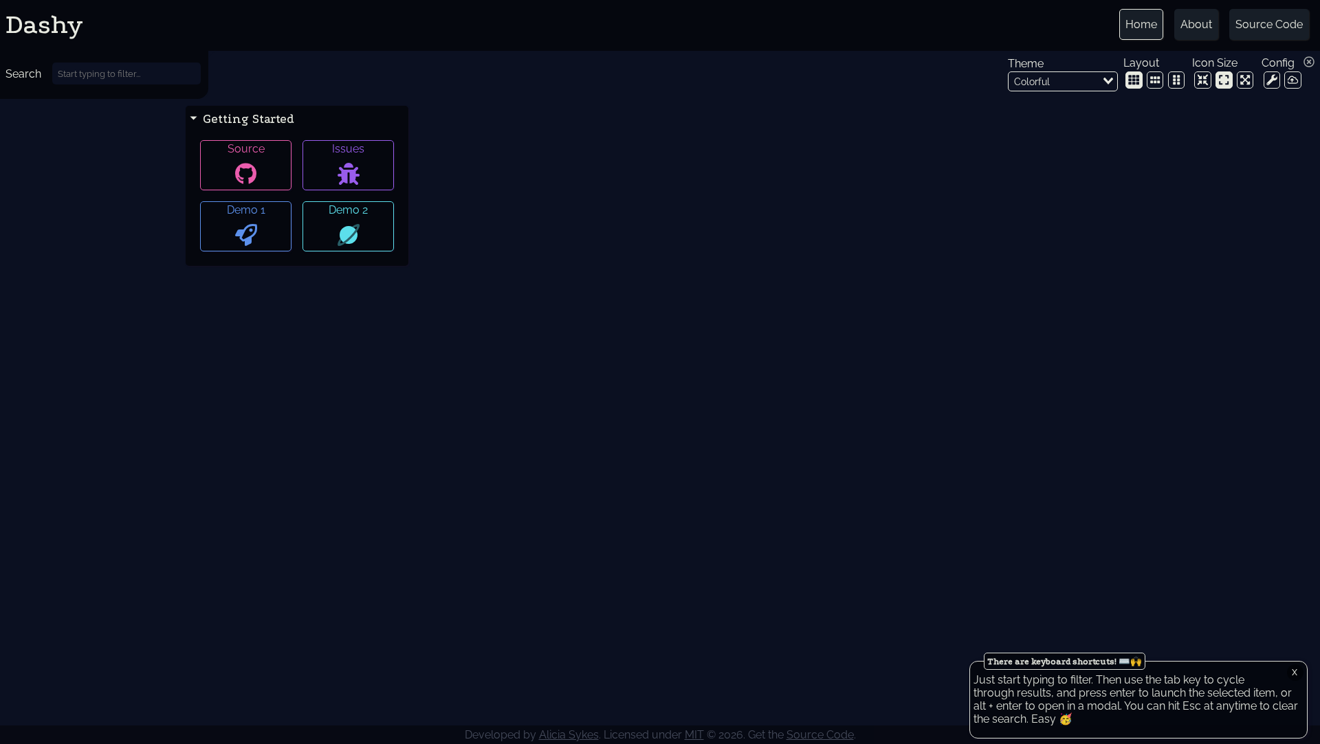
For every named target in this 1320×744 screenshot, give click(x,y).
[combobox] (1063, 81)
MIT (694, 734)
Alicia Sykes (569, 734)
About (1196, 24)
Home (1141, 24)
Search (23, 73)
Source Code (1269, 24)
